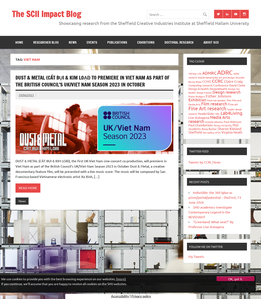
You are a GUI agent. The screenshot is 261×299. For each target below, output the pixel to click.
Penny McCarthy (223, 125)
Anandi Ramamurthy (208, 77)
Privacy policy (141, 296)
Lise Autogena (198, 117)
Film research (214, 103)
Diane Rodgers (196, 96)
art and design (227, 77)
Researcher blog (46, 42)
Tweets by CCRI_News (204, 162)
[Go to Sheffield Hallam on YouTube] (236, 14)
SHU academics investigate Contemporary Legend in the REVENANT (210, 212)
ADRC (225, 72)
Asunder (240, 77)
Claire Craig (233, 81)
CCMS (206, 81)
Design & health (198, 88)
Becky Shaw (194, 81)
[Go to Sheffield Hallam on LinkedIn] (227, 14)
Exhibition (197, 99)
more (121, 279)
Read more (28, 188)
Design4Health (218, 88)
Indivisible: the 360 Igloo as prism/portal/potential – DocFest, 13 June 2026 (214, 197)
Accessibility (120, 296)
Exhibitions (146, 42)
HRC (217, 113)
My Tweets (196, 256)
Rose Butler (209, 129)
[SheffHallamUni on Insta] (244, 14)
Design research (226, 91)
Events (92, 42)
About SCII (211, 42)
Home (19, 42)
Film (229, 100)
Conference (220, 85)
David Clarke (237, 85)
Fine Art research (207, 108)
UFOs (218, 132)
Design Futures (204, 92)
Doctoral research (179, 42)
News (73, 42)
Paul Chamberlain (200, 125)
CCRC (217, 81)
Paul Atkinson (232, 122)
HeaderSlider (206, 113)
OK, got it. (235, 279)
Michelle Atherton (214, 122)
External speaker (216, 100)
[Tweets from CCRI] (218, 14)
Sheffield (195, 132)
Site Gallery (208, 132)
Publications (117, 42)
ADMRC (209, 72)
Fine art (233, 104)
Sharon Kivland (229, 128)
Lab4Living (231, 113)
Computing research (200, 85)
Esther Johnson (218, 96)
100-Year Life (194, 73)
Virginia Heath (231, 132)
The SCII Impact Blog (46, 14)
